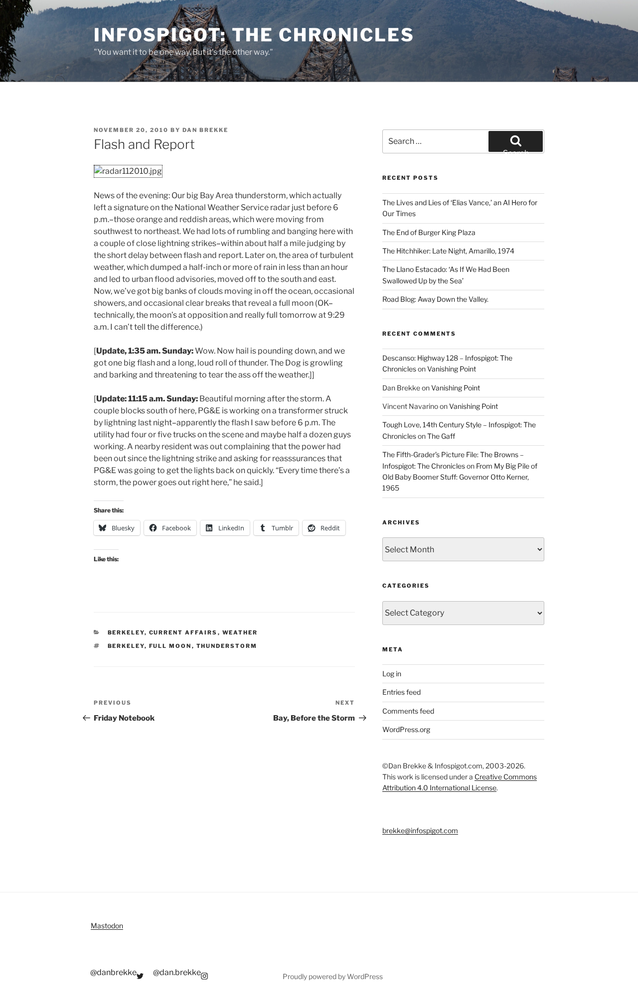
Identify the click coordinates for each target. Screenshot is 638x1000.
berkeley (126, 645)
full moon (170, 645)
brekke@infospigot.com (420, 830)
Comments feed (408, 711)
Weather (240, 632)
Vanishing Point (451, 369)
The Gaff (441, 436)
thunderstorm (227, 645)
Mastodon (107, 925)
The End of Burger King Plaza (429, 232)
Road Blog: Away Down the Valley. (435, 299)
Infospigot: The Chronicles (254, 35)
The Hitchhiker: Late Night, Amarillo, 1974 (448, 251)
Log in (391, 673)
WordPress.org (406, 729)
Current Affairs (183, 632)
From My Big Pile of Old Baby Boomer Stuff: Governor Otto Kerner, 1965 (459, 477)
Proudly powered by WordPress (333, 976)
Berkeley (126, 632)
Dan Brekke (205, 129)
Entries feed (401, 692)
